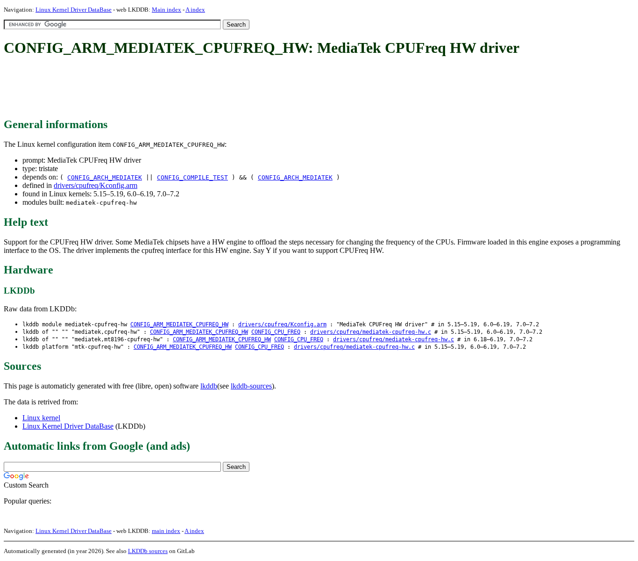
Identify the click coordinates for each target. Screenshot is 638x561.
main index (166, 530)
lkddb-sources (251, 386)
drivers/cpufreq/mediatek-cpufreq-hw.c (370, 332)
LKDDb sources (148, 550)
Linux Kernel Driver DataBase (73, 9)
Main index (166, 9)
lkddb (208, 386)
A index (195, 9)
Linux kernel (41, 418)
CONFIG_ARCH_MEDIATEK (104, 177)
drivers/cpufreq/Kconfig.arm (95, 185)
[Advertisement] (174, 88)
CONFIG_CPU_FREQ (275, 332)
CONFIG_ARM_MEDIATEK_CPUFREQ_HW (179, 324)
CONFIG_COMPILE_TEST (192, 177)
